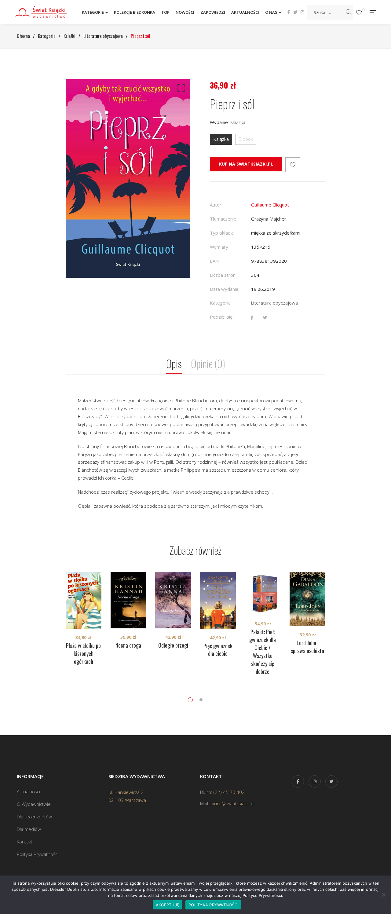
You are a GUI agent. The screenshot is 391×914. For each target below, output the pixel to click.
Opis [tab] (174, 363)
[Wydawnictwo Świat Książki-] (47, 12)
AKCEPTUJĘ (167, 904)
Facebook (288, 12)
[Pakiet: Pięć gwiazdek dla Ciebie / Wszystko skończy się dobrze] (263, 593)
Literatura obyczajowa (274, 303)
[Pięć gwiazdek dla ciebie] (218, 600)
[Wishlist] (359, 12)
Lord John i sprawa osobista (307, 647)
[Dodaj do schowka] (292, 164)
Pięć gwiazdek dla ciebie (217, 650)
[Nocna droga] (128, 600)
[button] (180, 89)
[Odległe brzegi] (173, 600)
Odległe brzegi (173, 645)
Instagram (302, 12)
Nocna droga (128, 645)
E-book (246, 139)
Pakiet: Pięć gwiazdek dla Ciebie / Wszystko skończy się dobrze (262, 651)
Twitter (295, 12)
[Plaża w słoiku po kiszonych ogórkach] (83, 600)
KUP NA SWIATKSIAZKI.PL (246, 164)
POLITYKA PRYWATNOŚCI (213, 904)
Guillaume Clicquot (270, 205)
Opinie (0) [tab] (208, 363)
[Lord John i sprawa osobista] (307, 599)
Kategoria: (221, 303)
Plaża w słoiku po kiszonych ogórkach (83, 653)
